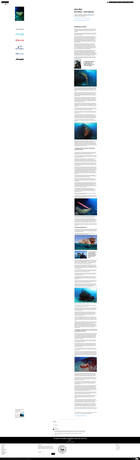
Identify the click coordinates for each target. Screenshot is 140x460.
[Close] (139, 458)
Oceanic (83, 18)
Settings (133, 458)
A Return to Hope (89, 413)
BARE (79, 18)
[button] (107, 2)
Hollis (81, 18)
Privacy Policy (28, 458)
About (2, 448)
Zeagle (85, 18)
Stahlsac (88, 18)
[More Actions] (86, 429)
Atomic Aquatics (76, 18)
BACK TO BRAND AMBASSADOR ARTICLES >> (80, 415)
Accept (137, 458)
